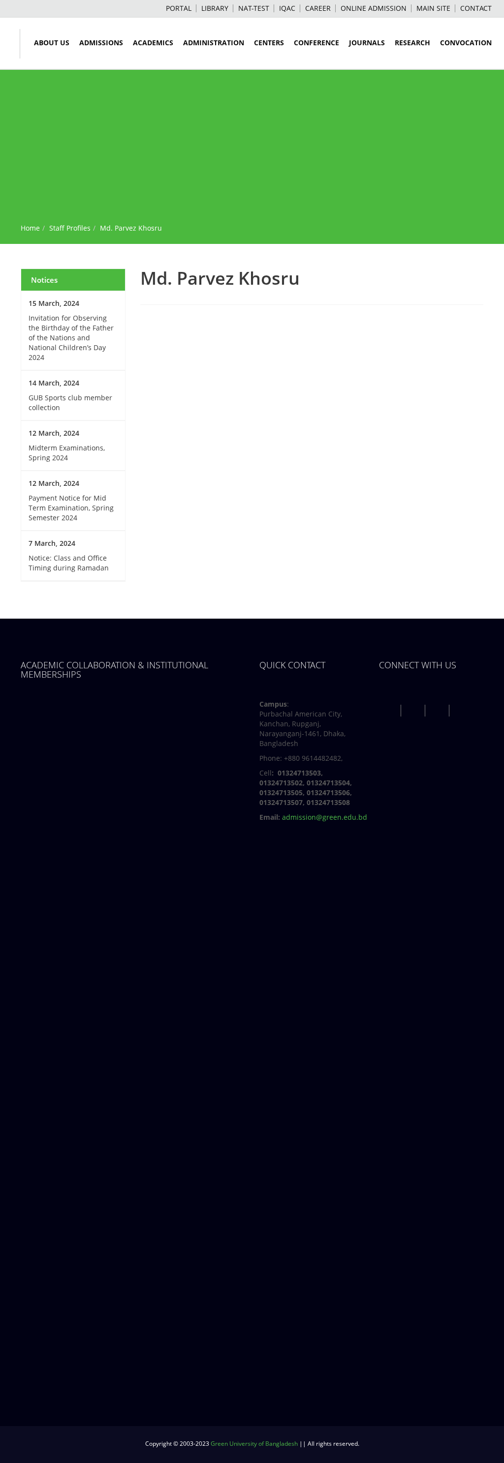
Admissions (101, 42)
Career (318, 8)
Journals (367, 42)
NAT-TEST (253, 8)
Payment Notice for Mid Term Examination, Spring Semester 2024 (71, 507)
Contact (476, 8)
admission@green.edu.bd (324, 817)
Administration (213, 42)
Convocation (466, 42)
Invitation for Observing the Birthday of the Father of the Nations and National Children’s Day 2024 (71, 337)
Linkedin (462, 710)
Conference (316, 42)
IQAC (287, 8)
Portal (178, 8)
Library (214, 8)
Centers (269, 42)
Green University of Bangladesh (254, 1443)
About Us (51, 42)
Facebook (390, 710)
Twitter (414, 710)
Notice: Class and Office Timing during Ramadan (69, 562)
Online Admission (374, 8)
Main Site (433, 8)
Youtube (438, 710)
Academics (153, 42)
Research (412, 42)
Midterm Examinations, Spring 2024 (67, 452)
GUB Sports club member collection (70, 402)
